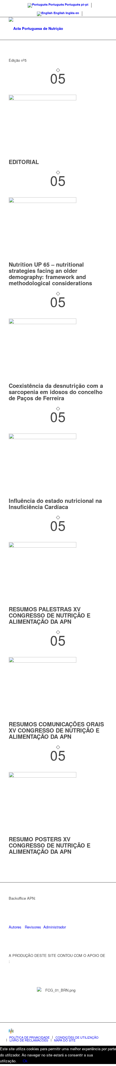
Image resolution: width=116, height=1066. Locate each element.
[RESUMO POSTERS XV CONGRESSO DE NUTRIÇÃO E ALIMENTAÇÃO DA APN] (42, 776)
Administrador (54, 927)
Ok (25, 1060)
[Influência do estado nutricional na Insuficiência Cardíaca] (42, 437)
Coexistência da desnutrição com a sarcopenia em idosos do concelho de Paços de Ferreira (56, 391)
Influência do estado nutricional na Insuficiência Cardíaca (55, 503)
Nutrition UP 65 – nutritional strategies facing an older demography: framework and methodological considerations (50, 273)
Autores (15, 927)
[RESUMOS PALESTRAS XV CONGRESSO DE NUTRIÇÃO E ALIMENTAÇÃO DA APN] (42, 546)
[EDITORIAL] (42, 98)
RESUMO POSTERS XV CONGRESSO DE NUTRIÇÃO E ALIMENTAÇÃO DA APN (49, 845)
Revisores (32, 927)
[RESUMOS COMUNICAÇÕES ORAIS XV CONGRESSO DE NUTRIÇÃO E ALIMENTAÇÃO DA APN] (42, 661)
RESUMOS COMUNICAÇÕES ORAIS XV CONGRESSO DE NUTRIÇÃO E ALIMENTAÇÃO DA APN (56, 730)
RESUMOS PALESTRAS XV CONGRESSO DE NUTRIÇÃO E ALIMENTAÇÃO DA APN (49, 615)
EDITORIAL (24, 162)
